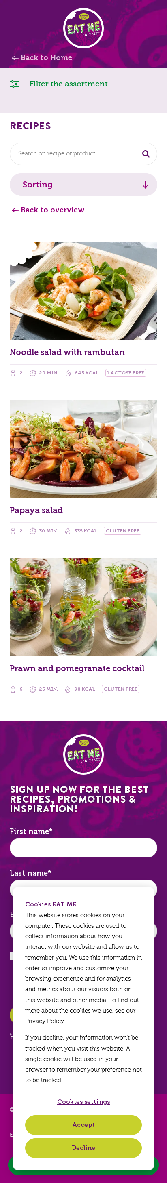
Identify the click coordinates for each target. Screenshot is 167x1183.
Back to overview (53, 210)
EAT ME (83, 28)
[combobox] (83, 154)
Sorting (38, 184)
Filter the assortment (68, 83)
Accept (83, 1124)
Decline (83, 1147)
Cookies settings (83, 1101)
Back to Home (46, 57)
